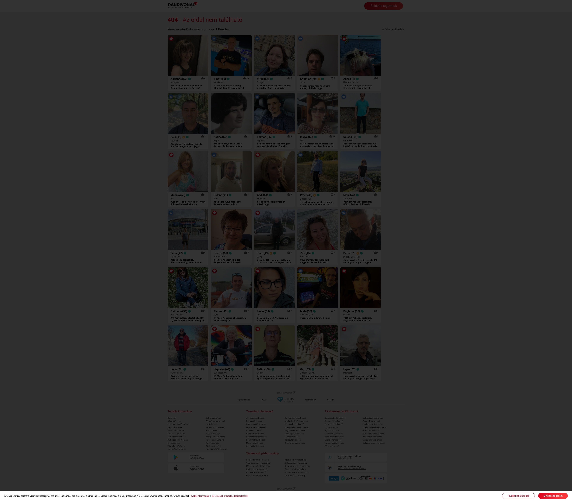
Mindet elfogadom (553, 495)
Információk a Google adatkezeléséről (230, 496)
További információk (199, 496)
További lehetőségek (518, 495)
